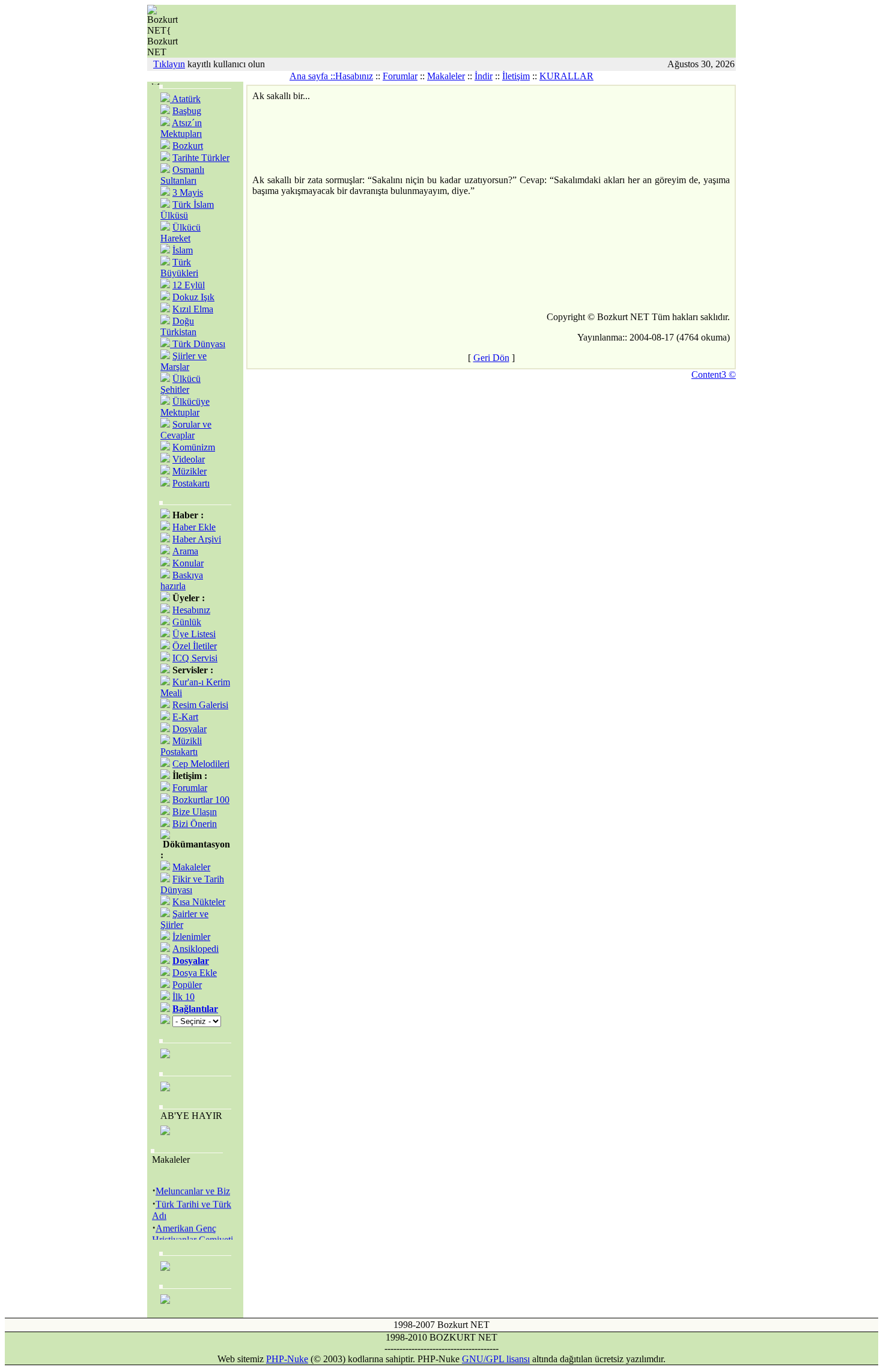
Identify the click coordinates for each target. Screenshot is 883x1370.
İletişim (516, 76)
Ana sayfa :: (312, 76)
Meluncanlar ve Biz (193, 1188)
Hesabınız (191, 610)
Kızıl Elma (192, 309)
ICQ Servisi (194, 658)
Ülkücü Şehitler (180, 384)
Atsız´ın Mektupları (181, 128)
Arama (185, 551)
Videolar (188, 459)
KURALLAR (566, 76)
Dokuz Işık (193, 297)
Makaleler (446, 76)
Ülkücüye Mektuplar (185, 406)
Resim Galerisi (200, 705)
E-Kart (185, 717)
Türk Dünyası (197, 344)
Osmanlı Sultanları (182, 175)
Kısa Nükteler (198, 902)
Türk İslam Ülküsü (187, 209)
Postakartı (191, 483)
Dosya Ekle (194, 973)
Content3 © (713, 374)
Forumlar (400, 76)
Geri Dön (491, 358)
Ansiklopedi (195, 949)
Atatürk (185, 99)
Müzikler (189, 471)
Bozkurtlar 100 (200, 800)
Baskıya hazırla (181, 580)
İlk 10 (183, 997)
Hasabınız (354, 76)
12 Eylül (188, 285)
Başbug (186, 111)
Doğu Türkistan (178, 326)
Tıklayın (169, 64)
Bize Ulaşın (194, 812)
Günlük (186, 622)
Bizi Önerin (194, 824)
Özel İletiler (194, 646)
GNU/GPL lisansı (496, 1359)
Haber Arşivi (196, 539)
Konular (188, 563)
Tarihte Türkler (200, 158)
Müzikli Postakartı (181, 746)
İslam (182, 250)
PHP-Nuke (287, 1359)
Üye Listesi (194, 634)
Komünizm (193, 447)
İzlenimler (191, 937)
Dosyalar (189, 729)
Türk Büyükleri (179, 267)
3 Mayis (187, 192)
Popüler (187, 985)
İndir (484, 76)
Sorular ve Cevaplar (185, 429)
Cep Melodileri (200, 764)
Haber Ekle (194, 527)
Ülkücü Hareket (180, 232)
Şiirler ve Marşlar (183, 361)
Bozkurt (187, 146)
